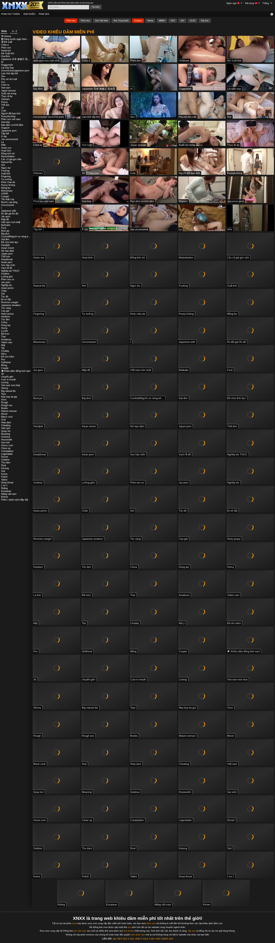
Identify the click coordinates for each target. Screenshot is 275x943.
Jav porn (5, 282)
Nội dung (250, 3)
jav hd (116, 938)
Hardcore (6, 50)
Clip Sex (205, 20)
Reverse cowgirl (9, 302)
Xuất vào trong (8, 93)
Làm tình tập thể (9, 73)
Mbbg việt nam (9, 494)
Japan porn (7, 253)
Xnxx (4, 399)
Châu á (5, 44)
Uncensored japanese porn (15, 70)
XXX (173, 20)
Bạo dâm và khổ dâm (12, 124)
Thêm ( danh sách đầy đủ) (14, 499)
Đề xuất (8, 42)
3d (2, 373)
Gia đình (5, 56)
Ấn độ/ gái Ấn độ (9, 213)
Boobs (4, 408)
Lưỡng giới (7, 276)
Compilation (7, 451)
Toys (3, 393)
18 (2, 107)
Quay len (6, 431)
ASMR (4, 193)
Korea (4, 474)
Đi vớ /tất (6, 299)
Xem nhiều (29, 14)
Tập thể (5, 133)
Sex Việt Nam (101, 20)
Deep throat (7, 482)
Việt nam (5, 428)
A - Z (14, 31)
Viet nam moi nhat (10, 385)
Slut (3, 471)
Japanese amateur (11, 305)
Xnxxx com (7, 445)
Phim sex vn (7, 279)
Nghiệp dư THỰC (10, 270)
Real (3, 465)
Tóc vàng (6, 308)
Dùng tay (6, 325)
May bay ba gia (9, 396)
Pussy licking (8, 185)
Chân (4, 290)
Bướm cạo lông (9, 202)
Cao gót (5, 310)
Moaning (5, 433)
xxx (129, 927)
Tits (3, 348)
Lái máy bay (7, 67)
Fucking (5, 170)
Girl (3, 293)
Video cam (6, 342)
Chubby (5, 351)
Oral (3, 419)
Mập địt (5, 219)
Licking (4, 382)
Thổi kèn (5, 256)
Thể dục (5, 104)
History (7, 36)
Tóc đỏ (4, 296)
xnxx (74, 923)
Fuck (3, 227)
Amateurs (6, 339)
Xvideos (138, 20)
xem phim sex (138, 934)
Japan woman (8, 90)
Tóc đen (5, 319)
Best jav (5, 230)
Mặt (3, 345)
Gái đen (5, 239)
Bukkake (5, 225)
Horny (4, 328)
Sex (3, 76)
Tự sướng (6, 179)
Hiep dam (6, 422)
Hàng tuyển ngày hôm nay (17, 39)
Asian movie (7, 248)
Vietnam (5, 99)
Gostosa (5, 436)
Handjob (5, 245)
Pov (3, 359)
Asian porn (6, 262)
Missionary (7, 190)
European (6, 491)
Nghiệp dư (6, 285)
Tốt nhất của (7, 199)
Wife (3, 145)
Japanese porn (9, 130)
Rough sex (6, 405)
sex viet (155, 938)
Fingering (6, 176)
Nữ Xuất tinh (7, 53)
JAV (182, 20)
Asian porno (7, 288)
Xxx (3, 82)
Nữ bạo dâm (7, 250)
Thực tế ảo (6, 96)
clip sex (191, 930)
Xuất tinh (5, 173)
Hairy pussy (7, 313)
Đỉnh (4, 31)
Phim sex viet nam (11, 119)
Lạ (2, 142)
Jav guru (5, 216)
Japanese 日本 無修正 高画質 (16, 59)
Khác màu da (8, 182)
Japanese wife (8, 210)
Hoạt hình (6, 150)
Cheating (5, 425)
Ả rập (4, 136)
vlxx (125, 938)
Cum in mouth (8, 379)
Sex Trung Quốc (121, 20)
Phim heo (85, 20)
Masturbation (8, 156)
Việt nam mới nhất (10, 222)
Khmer (4, 496)
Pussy (4, 102)
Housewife (6, 439)
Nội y (4, 353)
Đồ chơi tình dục (9, 242)
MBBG (162, 20)
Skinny (4, 388)
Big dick (5, 233)
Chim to (5, 84)
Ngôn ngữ (231, 3)
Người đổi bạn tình (10, 113)
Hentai (150, 20)
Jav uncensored (9, 139)
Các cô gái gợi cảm (11, 159)
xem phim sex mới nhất (46, 60)
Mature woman (9, 411)
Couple (4, 368)
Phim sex (71, 20)
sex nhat (135, 938)
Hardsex (5, 316)
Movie (4, 413)
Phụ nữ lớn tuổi (9, 79)
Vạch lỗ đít (6, 268)
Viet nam (5, 87)
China (4, 322)
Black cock (7, 416)
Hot (3, 165)
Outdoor (5, 459)
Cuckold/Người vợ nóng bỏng (16, 236)
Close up (5, 448)
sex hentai (128, 930)
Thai (3, 336)
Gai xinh (5, 442)
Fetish (4, 476)
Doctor (4, 456)
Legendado (7, 454)
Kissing (5, 468)
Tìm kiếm (95, 7)
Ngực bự (6, 167)
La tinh (4, 330)
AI (2, 62)
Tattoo (4, 479)
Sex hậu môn (8, 265)
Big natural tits (8, 391)
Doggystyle (7, 64)
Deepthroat (7, 259)
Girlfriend (6, 362)
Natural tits (6, 162)
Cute (3, 110)
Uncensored (7, 205)
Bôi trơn (5, 333)
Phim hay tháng (10, 14)
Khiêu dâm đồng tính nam (17, 371)
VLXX (192, 20)
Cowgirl (5, 196)
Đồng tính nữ (8, 153)
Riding (4, 488)
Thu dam (5, 462)
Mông (4, 365)
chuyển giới (7, 376)
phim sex (150, 923)
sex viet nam (80, 930)
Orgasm (5, 127)
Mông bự (6, 187)
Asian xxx (6, 147)
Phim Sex (44, 14)
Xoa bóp (5, 122)
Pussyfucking (8, 116)
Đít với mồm (7, 356)
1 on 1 (4, 485)
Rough (4, 402)
